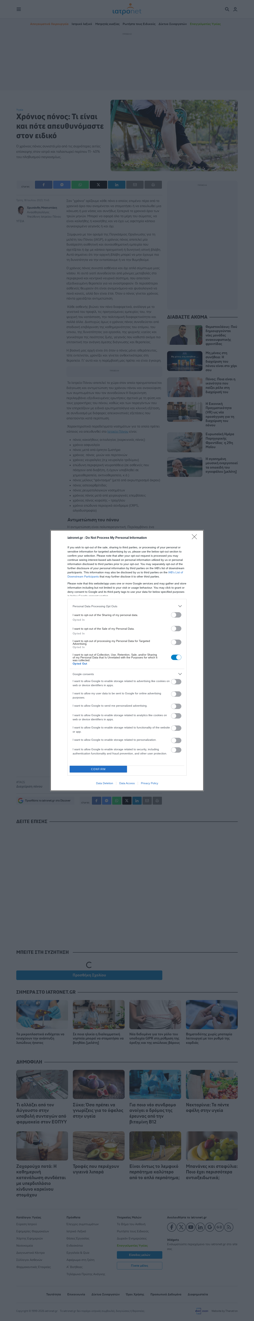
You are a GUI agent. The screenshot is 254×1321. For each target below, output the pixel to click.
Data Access (127, 783)
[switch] (176, 615)
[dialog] (127, 660)
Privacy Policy (149, 783)
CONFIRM (98, 769)
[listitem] (127, 606)
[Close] (195, 538)
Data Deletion (104, 783)
